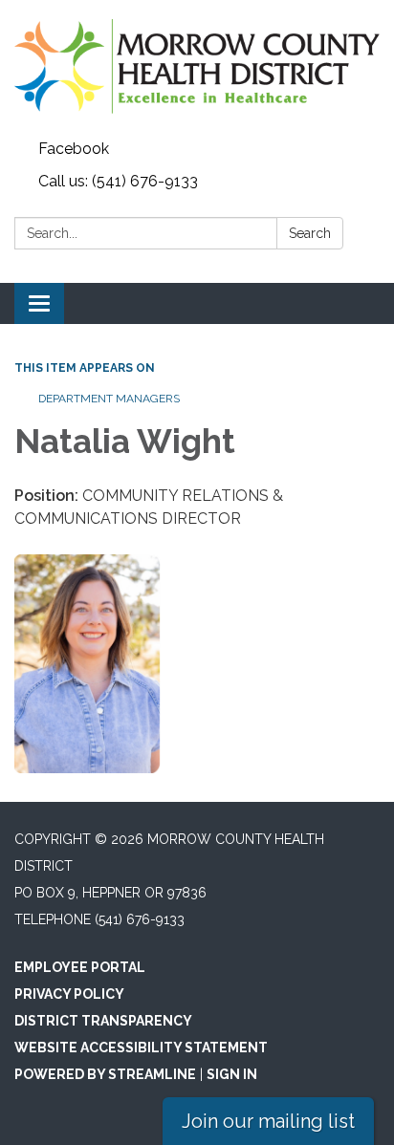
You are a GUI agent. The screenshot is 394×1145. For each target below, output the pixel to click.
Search (310, 233)
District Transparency (103, 1020)
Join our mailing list (268, 1121)
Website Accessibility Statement (141, 1047)
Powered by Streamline (105, 1074)
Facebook (73, 149)
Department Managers (109, 398)
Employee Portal (79, 967)
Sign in (232, 1074)
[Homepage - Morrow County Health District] (197, 66)
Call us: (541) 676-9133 (118, 181)
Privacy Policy (69, 994)
